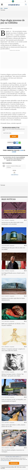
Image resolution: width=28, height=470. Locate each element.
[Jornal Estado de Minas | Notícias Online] (14, 5)
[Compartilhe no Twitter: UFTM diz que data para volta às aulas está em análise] (25, 245)
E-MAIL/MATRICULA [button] (14, 174)
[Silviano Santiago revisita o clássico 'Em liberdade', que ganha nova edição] (14, 362)
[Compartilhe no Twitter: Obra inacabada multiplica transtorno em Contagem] (25, 447)
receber (14, 136)
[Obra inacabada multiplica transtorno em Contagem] (14, 438)
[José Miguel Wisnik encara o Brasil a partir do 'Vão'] (14, 261)
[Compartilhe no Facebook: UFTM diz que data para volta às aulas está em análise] (24, 245)
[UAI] (13, 1)
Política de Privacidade (6, 460)
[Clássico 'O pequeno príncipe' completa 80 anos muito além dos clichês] (14, 336)
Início (2, 8)
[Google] (14, 172)
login (21, 150)
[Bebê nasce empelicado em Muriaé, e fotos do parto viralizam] (14, 311)
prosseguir (14, 463)
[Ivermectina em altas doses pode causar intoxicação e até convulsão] (14, 210)
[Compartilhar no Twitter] (17, 143)
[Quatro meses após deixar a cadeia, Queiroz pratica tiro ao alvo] (14, 412)
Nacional (6, 8)
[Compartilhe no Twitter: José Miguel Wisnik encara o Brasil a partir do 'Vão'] (25, 271)
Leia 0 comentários (14, 147)
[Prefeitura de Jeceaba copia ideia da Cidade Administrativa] (14, 286)
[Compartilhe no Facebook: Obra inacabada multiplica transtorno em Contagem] (24, 447)
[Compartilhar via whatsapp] (19, 143)
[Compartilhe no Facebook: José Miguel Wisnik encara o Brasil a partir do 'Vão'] (24, 271)
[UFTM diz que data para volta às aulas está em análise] (14, 235)
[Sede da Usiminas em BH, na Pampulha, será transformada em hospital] (14, 387)
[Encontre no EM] (25, 4)
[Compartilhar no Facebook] (14, 143)
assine (14, 152)
